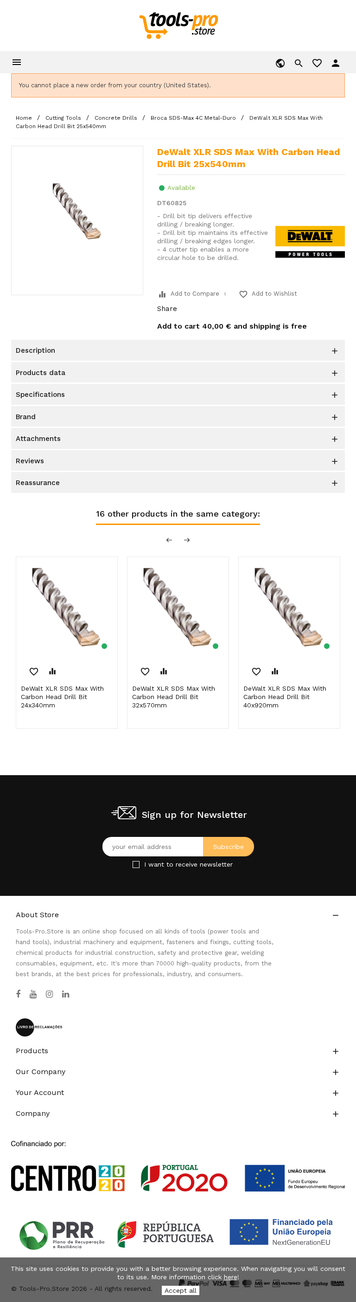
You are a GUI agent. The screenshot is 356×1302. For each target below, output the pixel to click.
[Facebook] (18, 994)
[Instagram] (49, 994)
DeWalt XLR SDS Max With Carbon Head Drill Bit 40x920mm (284, 697)
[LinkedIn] (65, 994)
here (230, 1277)
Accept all (181, 1290)
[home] (178, 25)
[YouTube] (33, 994)
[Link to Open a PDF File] (178, 1157)
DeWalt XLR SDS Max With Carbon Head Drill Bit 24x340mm (62, 697)
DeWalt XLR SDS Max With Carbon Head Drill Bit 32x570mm (173, 697)
